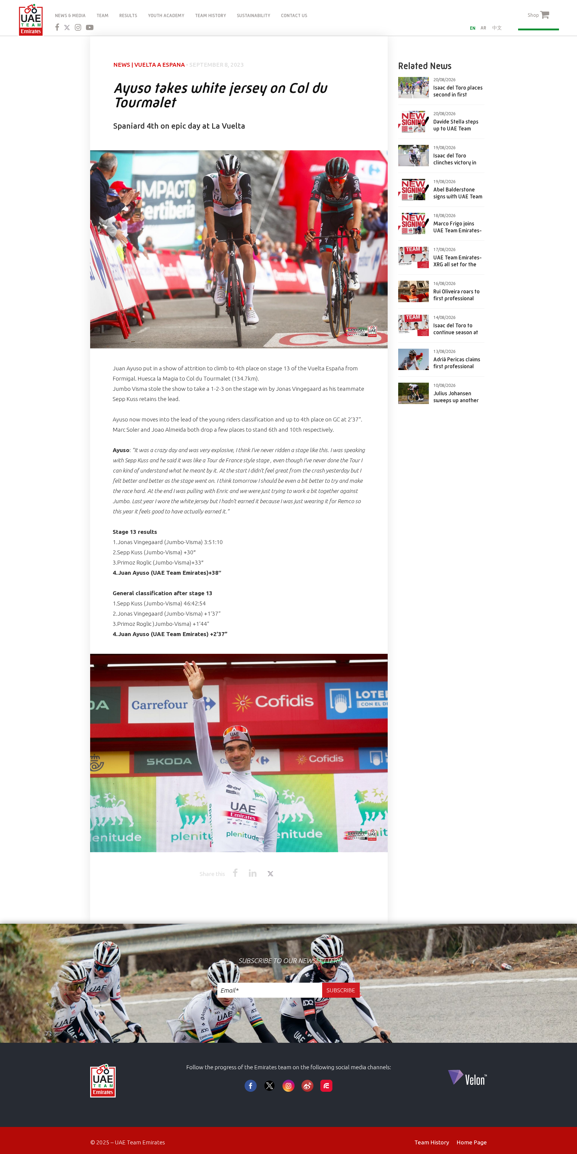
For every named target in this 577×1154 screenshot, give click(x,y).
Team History (210, 15)
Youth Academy (166, 15)
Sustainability (253, 15)
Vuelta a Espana (159, 64)
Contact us (294, 15)
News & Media (70, 15)
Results (128, 15)
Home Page (471, 1142)
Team (102, 15)
